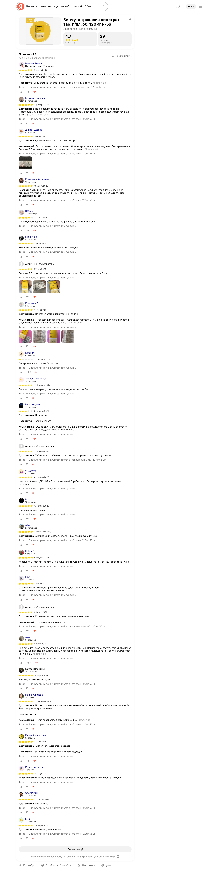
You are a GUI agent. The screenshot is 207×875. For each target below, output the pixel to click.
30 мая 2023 (40, 644)
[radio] (22, 91)
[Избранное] (177, 6)
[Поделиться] (130, 18)
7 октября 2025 (41, 104)
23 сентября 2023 (42, 532)
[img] (26, 70)
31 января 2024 (41, 411)
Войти (191, 6)
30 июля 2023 (41, 583)
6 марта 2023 (40, 70)
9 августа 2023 (41, 557)
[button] (122, 55)
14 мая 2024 (40, 310)
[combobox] (61, 6)
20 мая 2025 (40, 136)
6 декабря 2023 (41, 477)
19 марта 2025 (41, 186)
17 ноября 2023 (41, 506)
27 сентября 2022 (42, 701)
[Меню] (200, 6)
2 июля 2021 (40, 742)
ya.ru (109, 865)
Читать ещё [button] (99, 82)
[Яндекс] (20, 6)
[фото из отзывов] (25, 163)
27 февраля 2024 (42, 359)
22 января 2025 (41, 799)
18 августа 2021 (41, 773)
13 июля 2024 (40, 217)
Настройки (88, 865)
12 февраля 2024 (42, 385)
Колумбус (29, 865)
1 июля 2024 (40, 243)
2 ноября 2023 (41, 825)
